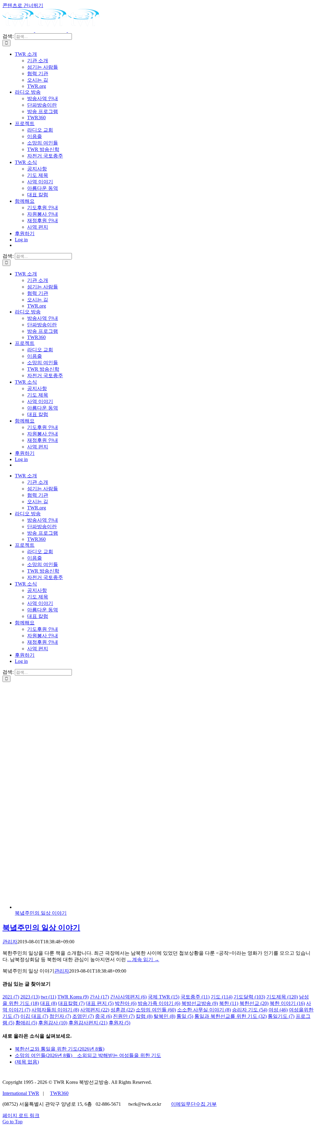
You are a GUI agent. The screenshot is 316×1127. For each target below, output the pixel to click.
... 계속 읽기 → (143, 959)
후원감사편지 (88, 1022)
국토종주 (195, 996)
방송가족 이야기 (159, 1003)
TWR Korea (73, 996)
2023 (30, 996)
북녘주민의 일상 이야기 (41, 913)
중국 (103, 1016)
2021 (10, 996)
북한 (228, 1003)
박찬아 (125, 1003)
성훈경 (122, 1009)
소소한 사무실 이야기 (204, 1009)
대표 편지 (100, 1003)
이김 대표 (34, 1016)
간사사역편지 (128, 996)
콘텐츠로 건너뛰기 (22, 5)
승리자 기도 (249, 1009)
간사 (99, 996)
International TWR (20, 1093)
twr (48, 996)
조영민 (83, 1016)
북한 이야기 (287, 1003)
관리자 (9, 941)
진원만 (124, 1016)
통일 (185, 1016)
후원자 (119, 1022)
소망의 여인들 (156, 1009)
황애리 (26, 1022)
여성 (278, 1009)
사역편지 (94, 1009)
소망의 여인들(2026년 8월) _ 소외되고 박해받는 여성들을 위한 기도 (88, 1055)
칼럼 (144, 1016)
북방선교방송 (199, 1003)
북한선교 (253, 1003)
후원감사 (52, 1022)
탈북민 (164, 1016)
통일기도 (281, 1016)
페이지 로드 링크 (21, 1115)
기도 (221, 996)
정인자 (60, 1016)
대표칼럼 (71, 1003)
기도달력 (249, 996)
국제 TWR (163, 996)
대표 (48, 1003)
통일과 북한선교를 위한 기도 (230, 1016)
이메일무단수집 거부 (194, 1104)
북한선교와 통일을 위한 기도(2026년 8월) (59, 1048)
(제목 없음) (27, 1061)
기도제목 (282, 996)
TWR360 (59, 1093)
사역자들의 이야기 (55, 1009)
